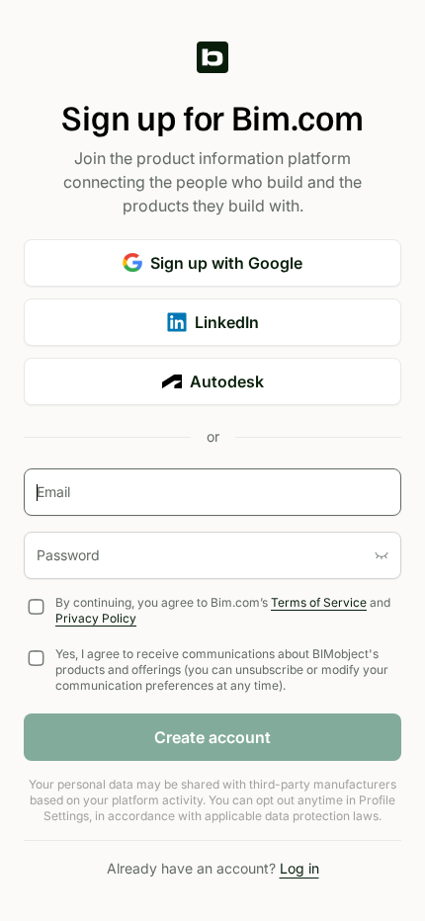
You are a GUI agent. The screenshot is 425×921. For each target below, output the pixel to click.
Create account (212, 737)
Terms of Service (319, 602)
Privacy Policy (95, 618)
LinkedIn (227, 322)
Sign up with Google (226, 263)
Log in (299, 868)
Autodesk (227, 381)
